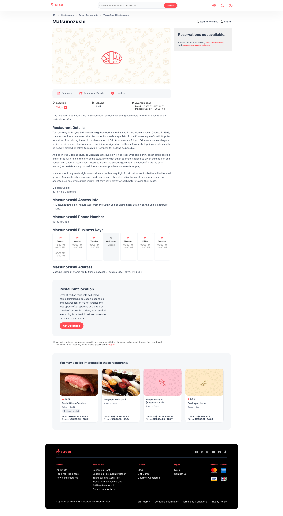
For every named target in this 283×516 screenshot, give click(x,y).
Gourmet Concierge (149, 477)
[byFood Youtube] (213, 452)
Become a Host (101, 469)
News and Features (67, 477)
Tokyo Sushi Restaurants (116, 15)
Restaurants (67, 15)
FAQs (177, 469)
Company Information (166, 501)
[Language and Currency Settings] (214, 5)
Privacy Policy (219, 501)
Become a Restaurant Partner (109, 473)
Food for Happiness (67, 473)
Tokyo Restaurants (88, 15)
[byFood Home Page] (57, 6)
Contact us (180, 473)
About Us (61, 469)
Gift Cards (143, 473)
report (112, 344)
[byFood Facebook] (196, 452)
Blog (140, 469)
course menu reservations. (196, 45)
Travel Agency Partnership (107, 481)
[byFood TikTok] (225, 452)
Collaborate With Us (104, 489)
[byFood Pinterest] (219, 452)
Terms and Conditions (195, 501)
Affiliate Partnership (104, 485)
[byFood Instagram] (207, 452)
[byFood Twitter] (202, 452)
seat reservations (215, 42)
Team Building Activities (106, 477)
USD (145, 501)
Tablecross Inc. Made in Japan (95, 501)
